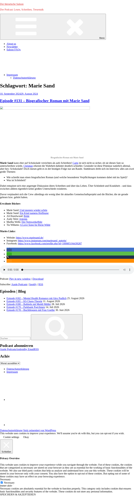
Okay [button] (26, 437)
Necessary (9, 482)
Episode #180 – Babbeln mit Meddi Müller (29, 304)
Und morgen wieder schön (33, 210)
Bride (26, 216)
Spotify (33, 284)
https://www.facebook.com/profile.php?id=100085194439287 (50, 243)
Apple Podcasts (19, 284)
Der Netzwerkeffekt (32, 222)
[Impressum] (31, 424)
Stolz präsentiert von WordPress (39, 430)
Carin (75, 163)
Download (38, 278)
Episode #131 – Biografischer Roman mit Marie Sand (44, 101)
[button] (9, 250)
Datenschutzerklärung (24, 77)
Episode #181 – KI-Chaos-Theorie (24, 301)
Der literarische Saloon (12, 4)
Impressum (12, 74)
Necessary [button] (5, 479)
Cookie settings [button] (11, 437)
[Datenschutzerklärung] (31, 399)
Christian (28, 165)
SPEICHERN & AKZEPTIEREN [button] (18, 494)
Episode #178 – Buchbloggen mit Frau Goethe (31, 310)
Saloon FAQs (14, 49)
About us (11, 43)
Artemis (23, 219)
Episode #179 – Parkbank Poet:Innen (26, 307)
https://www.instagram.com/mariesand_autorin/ (42, 240)
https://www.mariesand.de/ (29, 237)
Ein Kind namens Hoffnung (34, 213)
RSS (40, 284)
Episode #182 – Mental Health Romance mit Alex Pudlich (37, 298)
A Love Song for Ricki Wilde (35, 224)
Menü (102, 38)
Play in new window (20, 278)
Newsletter (12, 46)
